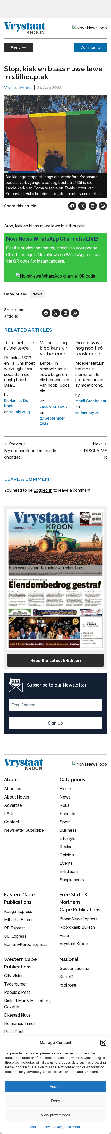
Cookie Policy (39, 1127)
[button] (103, 1042)
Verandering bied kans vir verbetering (53, 348)
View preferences (55, 1115)
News (37, 294)
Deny (55, 1101)
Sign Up (55, 723)
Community (90, 47)
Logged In (43, 490)
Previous (17, 443)
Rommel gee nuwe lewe (19, 345)
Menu (12, 47)
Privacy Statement (66, 1127)
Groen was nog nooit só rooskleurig (89, 348)
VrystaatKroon (18, 87)
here (20, 254)
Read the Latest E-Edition (55, 660)
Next (97, 443)
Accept (55, 1086)
